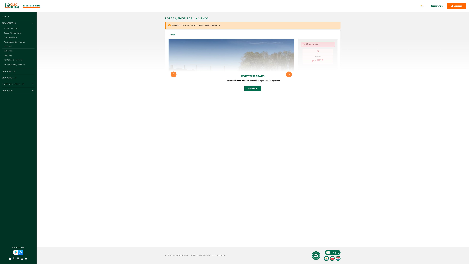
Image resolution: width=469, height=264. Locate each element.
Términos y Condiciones (178, 255)
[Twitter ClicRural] (14, 259)
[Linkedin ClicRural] (22, 259)
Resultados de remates (14, 42)
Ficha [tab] (172, 35)
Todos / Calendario (12, 33)
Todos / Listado (11, 28)
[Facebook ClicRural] (10, 259)
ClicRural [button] (7, 90)
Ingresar (252, 88)
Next (289, 74)
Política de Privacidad (201, 255)
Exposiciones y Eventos (14, 64)
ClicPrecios (8, 72)
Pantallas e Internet (13, 60)
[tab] (18, 23)
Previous (173, 74)
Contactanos (219, 255)
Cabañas (8, 55)
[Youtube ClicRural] (26, 259)
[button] (318, 73)
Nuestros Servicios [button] (13, 84)
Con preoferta (10, 37)
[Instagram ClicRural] (18, 259)
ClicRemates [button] (9, 23)
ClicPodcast (9, 78)
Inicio (5, 17)
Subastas (8, 51)
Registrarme (437, 6)
